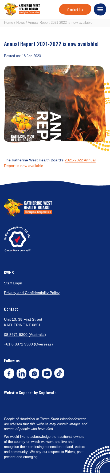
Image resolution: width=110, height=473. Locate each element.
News (20, 23)
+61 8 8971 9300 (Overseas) (28, 344)
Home (8, 23)
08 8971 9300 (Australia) (25, 334)
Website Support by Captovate (30, 392)
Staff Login (13, 283)
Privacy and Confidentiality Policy (32, 293)
